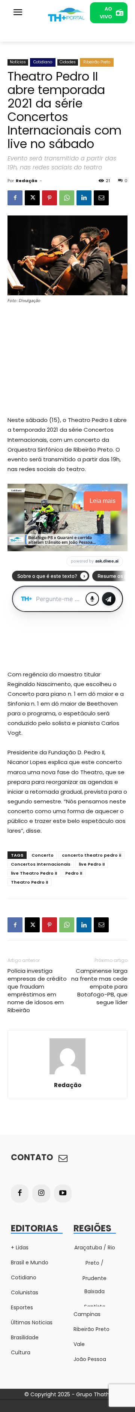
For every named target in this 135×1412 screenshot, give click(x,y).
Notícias (18, 62)
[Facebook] (15, 197)
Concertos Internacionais (40, 864)
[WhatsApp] (66, 197)
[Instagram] (41, 1194)
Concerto (43, 855)
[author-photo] (68, 1074)
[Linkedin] (84, 197)
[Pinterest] (49, 197)
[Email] (101, 197)
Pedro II (73, 873)
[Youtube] (63, 1194)
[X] (32, 197)
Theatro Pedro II (29, 882)
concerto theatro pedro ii (91, 855)
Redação (27, 181)
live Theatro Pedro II (34, 873)
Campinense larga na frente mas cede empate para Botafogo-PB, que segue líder (99, 986)
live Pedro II (92, 864)
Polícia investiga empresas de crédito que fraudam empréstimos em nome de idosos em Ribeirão (37, 990)
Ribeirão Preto (96, 62)
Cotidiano (42, 62)
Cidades (68, 62)
